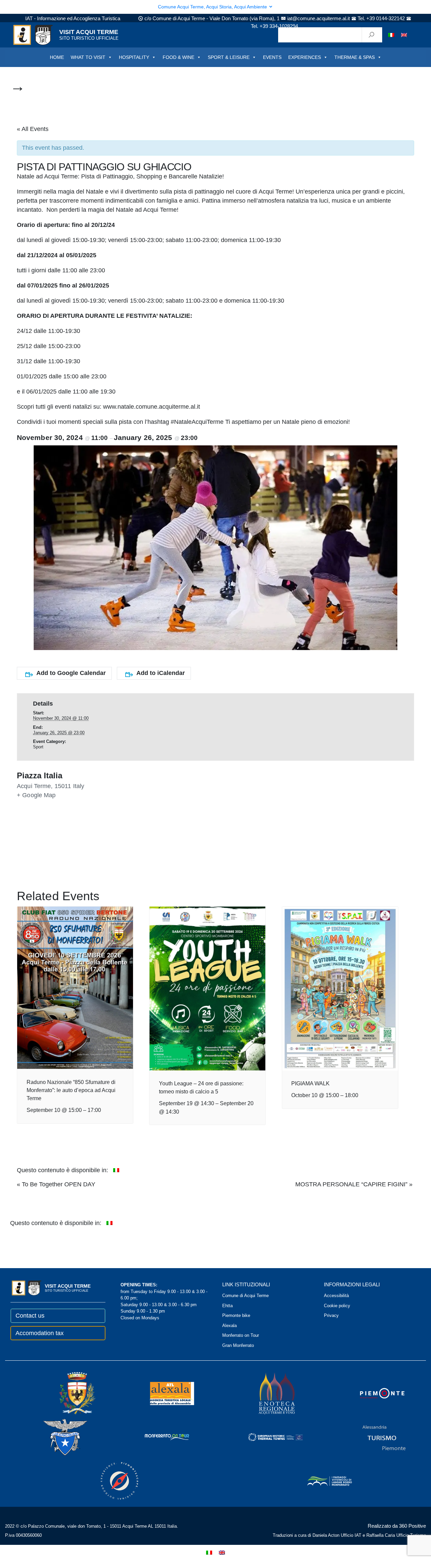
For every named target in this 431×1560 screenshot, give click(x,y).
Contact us (29, 1315)
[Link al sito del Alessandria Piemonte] (375, 1436)
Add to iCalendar (160, 673)
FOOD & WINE (178, 57)
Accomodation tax (39, 1333)
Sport (38, 746)
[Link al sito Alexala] (163, 1393)
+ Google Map (36, 795)
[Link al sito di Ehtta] (266, 1436)
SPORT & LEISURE (229, 57)
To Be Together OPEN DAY (56, 1184)
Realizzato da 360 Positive (397, 1526)
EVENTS (272, 57)
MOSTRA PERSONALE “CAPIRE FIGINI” (353, 1184)
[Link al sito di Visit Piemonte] (373, 1393)
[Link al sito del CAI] (56, 1436)
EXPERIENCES (304, 57)
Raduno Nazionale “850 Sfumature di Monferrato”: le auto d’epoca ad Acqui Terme (71, 1090)
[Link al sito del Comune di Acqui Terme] (67, 1393)
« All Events (32, 129)
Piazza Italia (39, 775)
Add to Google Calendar (71, 673)
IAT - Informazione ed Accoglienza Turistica (72, 18)
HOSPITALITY (134, 57)
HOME (57, 57)
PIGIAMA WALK (310, 1083)
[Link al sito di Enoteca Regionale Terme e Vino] (268, 1393)
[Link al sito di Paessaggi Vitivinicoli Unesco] (320, 1480)
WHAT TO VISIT (88, 57)
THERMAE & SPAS (354, 57)
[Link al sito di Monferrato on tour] (158, 1436)
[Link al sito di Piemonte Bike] (110, 1480)
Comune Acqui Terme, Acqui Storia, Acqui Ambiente (213, 6)
